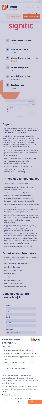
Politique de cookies (9, 395)
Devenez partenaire (31, 16)
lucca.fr (30, 13)
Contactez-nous (14, 16)
